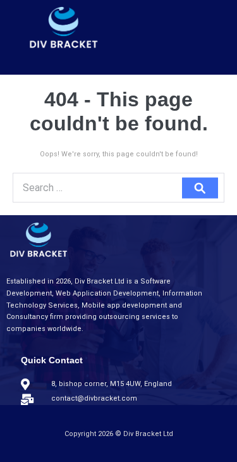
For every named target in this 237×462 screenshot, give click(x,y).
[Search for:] (118, 189)
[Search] (200, 187)
